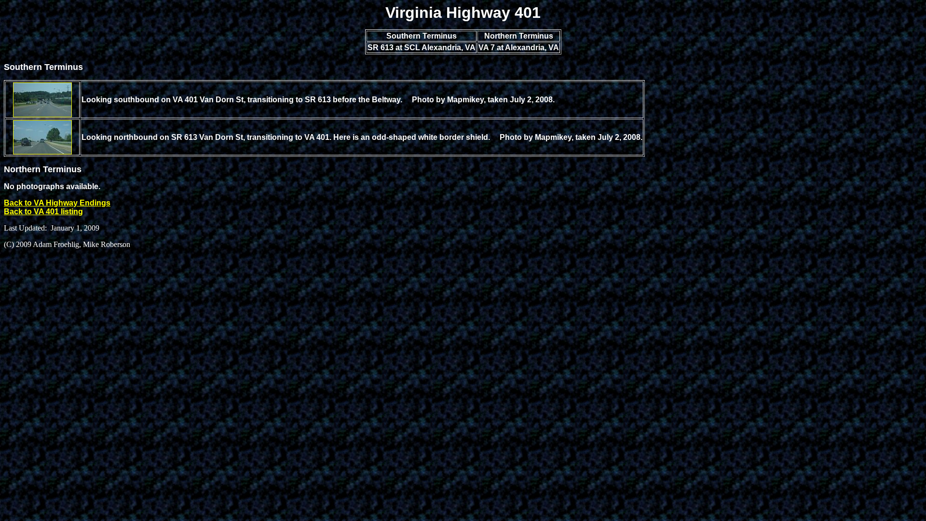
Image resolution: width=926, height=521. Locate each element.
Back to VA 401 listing (43, 211)
